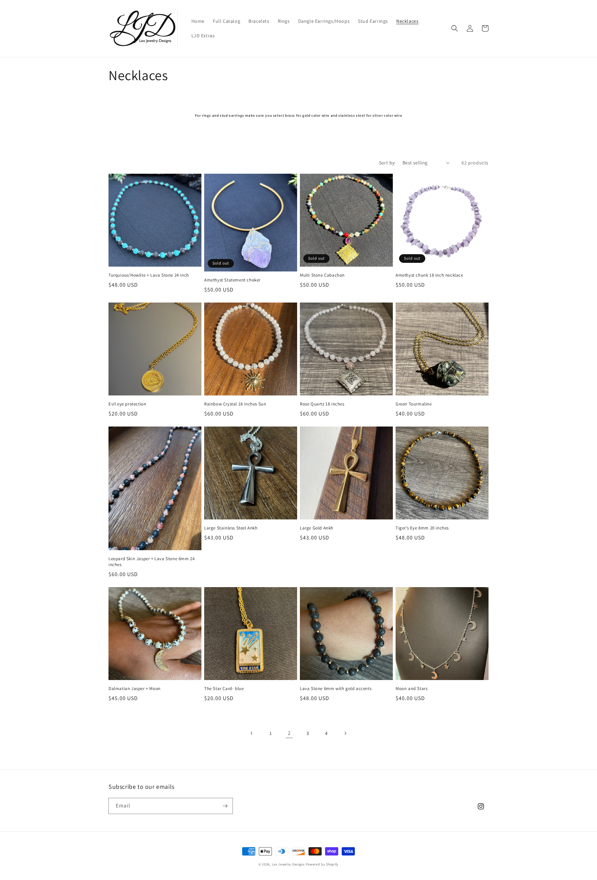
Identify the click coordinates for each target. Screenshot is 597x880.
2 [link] (289, 733)
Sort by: (387, 163)
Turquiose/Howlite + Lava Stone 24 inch (148, 275)
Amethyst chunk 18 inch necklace (429, 275)
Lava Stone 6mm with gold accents (335, 688)
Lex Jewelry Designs (289, 864)
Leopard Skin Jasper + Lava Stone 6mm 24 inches (151, 561)
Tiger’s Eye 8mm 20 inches (422, 528)
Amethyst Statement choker (232, 280)
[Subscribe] (225, 806)
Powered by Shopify (322, 864)
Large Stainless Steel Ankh (231, 528)
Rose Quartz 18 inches (322, 404)
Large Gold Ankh (316, 528)
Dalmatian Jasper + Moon (134, 688)
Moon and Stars (411, 688)
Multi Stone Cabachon (322, 275)
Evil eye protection (127, 404)
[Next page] (345, 733)
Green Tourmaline (414, 404)
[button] (454, 28)
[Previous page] (251, 733)
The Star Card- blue (224, 688)
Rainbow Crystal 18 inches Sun (235, 404)
